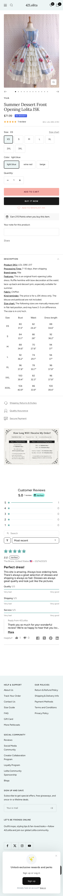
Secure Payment (18, 418)
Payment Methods (44, 701)
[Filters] (7, 540)
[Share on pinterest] (51, 638)
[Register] (51, 808)
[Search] (11, 5)
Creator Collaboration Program (15, 757)
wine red (28, 164)
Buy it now (31, 201)
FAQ (6, 713)
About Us (8, 690)
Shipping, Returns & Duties (23, 403)
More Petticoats (12, 725)
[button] (31, 502)
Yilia (6, 98)
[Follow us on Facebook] (7, 845)
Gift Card (8, 719)
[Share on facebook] (38, 638)
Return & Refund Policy (46, 690)
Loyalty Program (12, 765)
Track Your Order (12, 696)
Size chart (54, 132)
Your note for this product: (17, 224)
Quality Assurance (19, 410)
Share (7, 240)
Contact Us (9, 701)
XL (49, 139)
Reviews (8, 740)
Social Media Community (10, 747)
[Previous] (5, 92)
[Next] (57, 92)
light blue (11, 164)
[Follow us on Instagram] (22, 845)
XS (8, 139)
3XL (20, 148)
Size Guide (9, 707)
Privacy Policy (41, 713)
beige (42, 164)
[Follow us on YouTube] (29, 845)
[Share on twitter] (44, 638)
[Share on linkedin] (57, 638)
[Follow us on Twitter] (14, 845)
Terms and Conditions (46, 707)
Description (11, 259)
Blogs (7, 780)
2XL (9, 148)
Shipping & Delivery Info (47, 696)
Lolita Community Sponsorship (12, 773)
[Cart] (57, 5)
